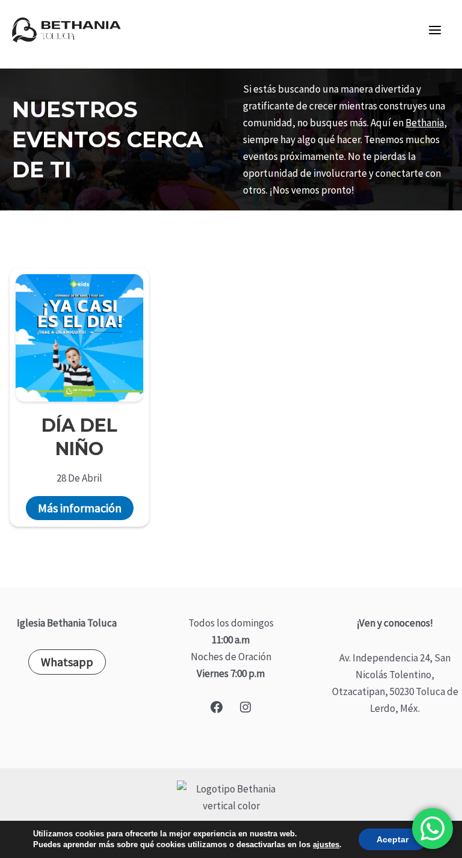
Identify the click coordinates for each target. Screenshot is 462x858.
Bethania (424, 122)
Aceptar (392, 839)
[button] (67, 662)
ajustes (326, 844)
